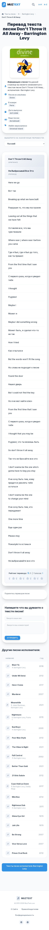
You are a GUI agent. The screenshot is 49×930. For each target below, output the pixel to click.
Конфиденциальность (24, 915)
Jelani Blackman (19, 705)
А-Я (40, 4)
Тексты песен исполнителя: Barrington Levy (24, 867)
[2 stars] (20, 578)
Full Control (17, 755)
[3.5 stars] (31, 578)
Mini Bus (16, 797)
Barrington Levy (28, 14)
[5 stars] (41, 578)
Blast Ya (15, 665)
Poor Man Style (19, 738)
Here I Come (17, 685)
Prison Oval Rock (19, 853)
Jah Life (15, 825)
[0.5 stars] (10, 578)
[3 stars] (27, 578)
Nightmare (16, 715)
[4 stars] (34, 578)
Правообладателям (30, 909)
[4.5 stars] (38, 578)
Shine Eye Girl (18, 816)
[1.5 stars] (17, 578)
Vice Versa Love (19, 844)
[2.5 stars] (24, 578)
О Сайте (14, 909)
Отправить (12, 638)
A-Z (45, 4)
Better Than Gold (20, 766)
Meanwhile (16, 702)
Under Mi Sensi (19, 676)
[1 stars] (13, 578)
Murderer (16, 694)
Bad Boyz (16, 727)
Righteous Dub (18, 805)
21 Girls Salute (18, 775)
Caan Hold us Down (20, 784)
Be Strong (16, 834)
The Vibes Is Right (20, 747)
